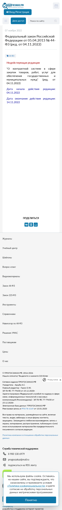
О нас (5, 361)
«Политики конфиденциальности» (26, 485)
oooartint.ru (7, 506)
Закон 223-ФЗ (9, 295)
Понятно (31, 500)
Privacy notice (53, 380)
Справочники (8, 314)
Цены (5, 352)
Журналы (7, 238)
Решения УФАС (10, 333)
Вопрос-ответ (9, 267)
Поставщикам (9, 342)
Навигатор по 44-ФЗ (12, 323)
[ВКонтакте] (26, 225)
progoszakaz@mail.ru (18, 459)
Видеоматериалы (11, 276)
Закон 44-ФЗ (8, 286)
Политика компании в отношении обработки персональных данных (30, 436)
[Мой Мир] (36, 225)
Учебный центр (9, 248)
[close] (60, 379)
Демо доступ (18, 21)
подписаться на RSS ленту (22, 465)
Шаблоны (7, 257)
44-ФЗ (11, 56)
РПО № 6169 (27, 408)
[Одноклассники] (31, 225)
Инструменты (9, 304)
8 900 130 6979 (16, 453)
